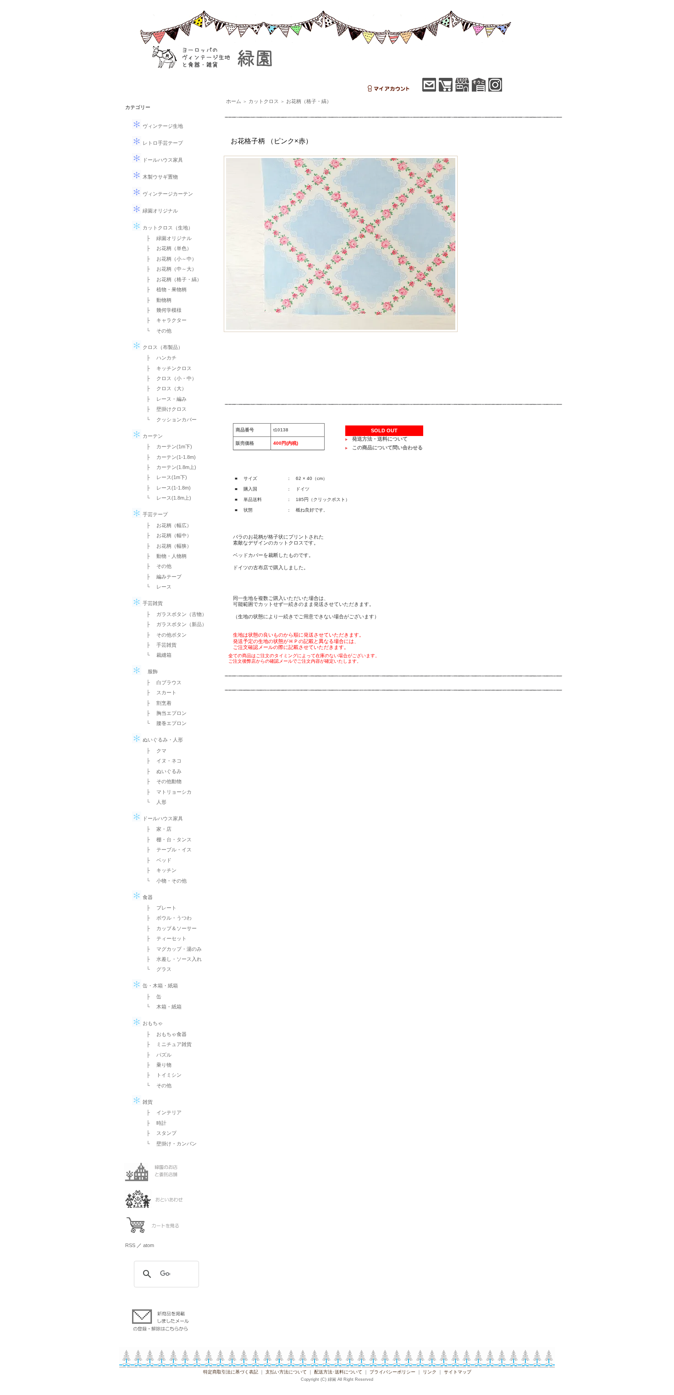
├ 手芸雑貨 (159, 645)
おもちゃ (152, 1023)
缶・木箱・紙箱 (159, 985)
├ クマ (153, 750)
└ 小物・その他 (164, 880)
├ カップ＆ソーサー (169, 928)
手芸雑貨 (152, 603)
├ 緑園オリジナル (166, 238)
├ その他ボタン (164, 635)
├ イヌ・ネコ (161, 760)
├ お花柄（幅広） (166, 525)
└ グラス (156, 969)
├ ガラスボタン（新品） (174, 624)
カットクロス (264, 101)
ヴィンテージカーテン (167, 193)
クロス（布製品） (162, 347)
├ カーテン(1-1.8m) (168, 457)
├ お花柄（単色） (166, 248)
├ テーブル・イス (166, 849)
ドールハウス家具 (162, 160)
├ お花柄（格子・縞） (171, 279)
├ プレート (159, 907)
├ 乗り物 (156, 1065)
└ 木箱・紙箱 (161, 1006)
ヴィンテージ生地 (162, 126)
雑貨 (147, 1102)
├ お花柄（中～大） (169, 269)
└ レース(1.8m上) (166, 498)
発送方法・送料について (380, 438)
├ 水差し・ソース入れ (171, 959)
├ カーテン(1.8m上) (168, 467)
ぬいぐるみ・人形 (162, 739)
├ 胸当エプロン (164, 713)
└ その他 (156, 330)
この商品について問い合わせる (387, 447)
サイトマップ (457, 1371)
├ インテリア (161, 1112)
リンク (429, 1371)
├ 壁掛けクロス (164, 409)
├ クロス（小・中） (169, 378)
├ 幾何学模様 (161, 310)
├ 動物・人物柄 (164, 556)
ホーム (233, 101)
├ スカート (159, 692)
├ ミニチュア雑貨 (166, 1044)
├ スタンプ (159, 1133)
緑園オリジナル (159, 210)
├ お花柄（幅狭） (166, 546)
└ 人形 (153, 802)
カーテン (152, 436)
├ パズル (156, 1054)
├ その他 (156, 566)
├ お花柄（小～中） (169, 259)
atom (148, 1245)
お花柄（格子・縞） (308, 101)
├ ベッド (156, 860)
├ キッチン (159, 870)
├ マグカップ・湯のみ (171, 949)
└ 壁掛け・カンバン (169, 1143)
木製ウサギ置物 (159, 177)
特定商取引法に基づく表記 (230, 1371)
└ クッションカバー (169, 419)
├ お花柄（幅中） (166, 535)
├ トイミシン (161, 1075)
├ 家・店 (156, 829)
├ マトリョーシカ (166, 792)
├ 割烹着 (156, 703)
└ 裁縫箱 (156, 655)
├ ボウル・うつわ (166, 918)
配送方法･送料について (338, 1371)
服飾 (149, 671)
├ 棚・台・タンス (166, 839)
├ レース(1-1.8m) (166, 487)
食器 (147, 897)
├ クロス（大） (164, 388)
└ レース (156, 586)
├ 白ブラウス (161, 682)
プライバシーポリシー (392, 1371)
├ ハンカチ (159, 357)
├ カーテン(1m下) (166, 446)
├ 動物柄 (156, 300)
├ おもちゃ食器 (164, 1034)
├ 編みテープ (161, 576)
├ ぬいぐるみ (161, 771)
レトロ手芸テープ (162, 143)
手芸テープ (154, 514)
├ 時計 (153, 1123)
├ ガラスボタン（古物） (174, 614)
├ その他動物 (161, 781)
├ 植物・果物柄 (164, 289)
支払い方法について (286, 1371)
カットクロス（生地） (167, 227)
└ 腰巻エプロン (164, 723)
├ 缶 (151, 996)
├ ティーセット (164, 938)
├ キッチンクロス (166, 368)
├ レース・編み (164, 399)
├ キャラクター (164, 320)
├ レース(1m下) (164, 477)
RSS (130, 1245)
